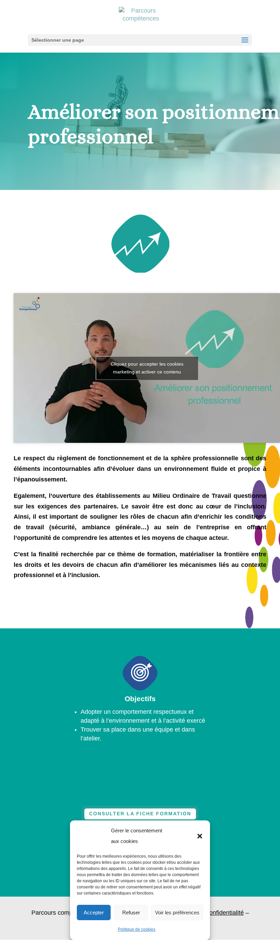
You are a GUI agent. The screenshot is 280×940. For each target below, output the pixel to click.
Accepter (94, 912)
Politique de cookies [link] (136, 929)
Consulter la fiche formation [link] (140, 813)
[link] (141, 16)
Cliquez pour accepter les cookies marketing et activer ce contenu (147, 367)
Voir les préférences (177, 912)
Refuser (131, 912)
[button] (199, 836)
